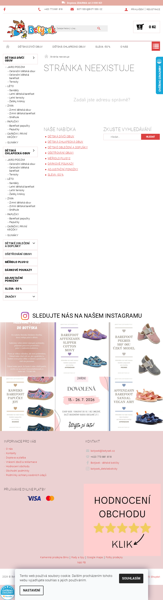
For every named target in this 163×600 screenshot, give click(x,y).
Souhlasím (131, 578)
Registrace (153, 9)
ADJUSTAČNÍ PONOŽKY (14, 279)
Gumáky (12, 142)
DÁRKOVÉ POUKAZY (18, 270)
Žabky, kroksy (17, 101)
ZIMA (10, 105)
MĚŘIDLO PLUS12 (16, 262)
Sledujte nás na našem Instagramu (87, 315)
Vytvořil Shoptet (151, 576)
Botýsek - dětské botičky (105, 462)
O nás (124, 46)
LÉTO (10, 86)
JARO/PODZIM (16, 66)
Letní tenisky (16, 97)
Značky (10, 296)
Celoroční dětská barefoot (19, 76)
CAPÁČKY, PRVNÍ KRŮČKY (17, 135)
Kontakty (11, 453)
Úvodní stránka (8, 47)
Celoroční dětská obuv (22, 71)
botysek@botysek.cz (103, 450)
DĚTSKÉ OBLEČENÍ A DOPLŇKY (17, 245)
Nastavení (31, 590)
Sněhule (14, 117)
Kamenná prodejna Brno (54, 557)
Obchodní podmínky (17, 470)
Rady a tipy (77, 557)
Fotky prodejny (114, 557)
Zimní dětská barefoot (22, 113)
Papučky (14, 129)
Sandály (14, 90)
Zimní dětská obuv (20, 109)
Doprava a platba (16, 457)
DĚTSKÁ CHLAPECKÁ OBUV (68, 46)
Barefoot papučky (19, 125)
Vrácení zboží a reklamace (21, 461)
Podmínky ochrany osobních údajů (26, 475)
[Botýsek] (31, 29)
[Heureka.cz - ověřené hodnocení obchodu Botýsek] (7, 592)
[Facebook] (5, 9)
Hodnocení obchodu (17, 466)
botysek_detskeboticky (104, 468)
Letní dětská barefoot (21, 93)
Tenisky (13, 81)
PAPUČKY (13, 121)
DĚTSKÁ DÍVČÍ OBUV (30, 46)
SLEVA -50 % (103, 46)
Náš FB (81, 562)
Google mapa (95, 557)
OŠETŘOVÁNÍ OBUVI (18, 254)
